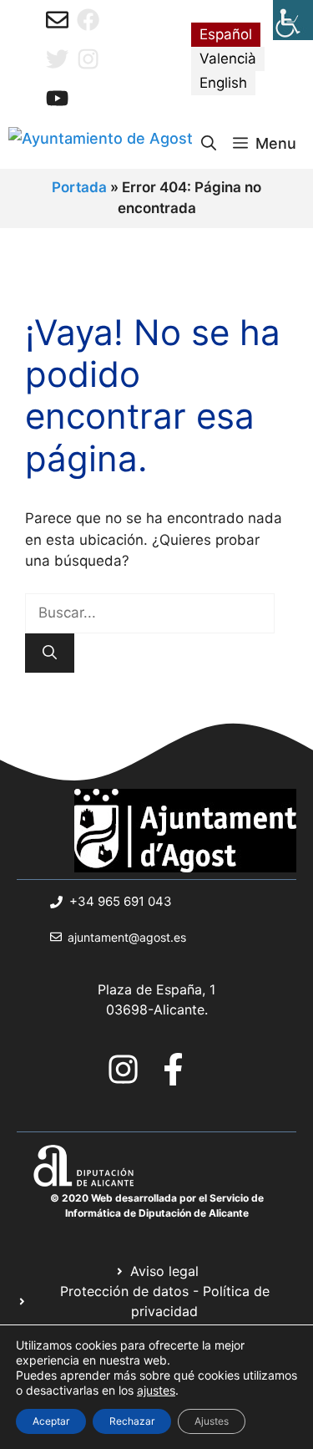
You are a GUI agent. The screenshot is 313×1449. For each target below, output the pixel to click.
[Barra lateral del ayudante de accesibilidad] (293, 20)
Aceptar (51, 1421)
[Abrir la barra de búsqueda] (209, 144)
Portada (79, 187)
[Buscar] (49, 653)
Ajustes (211, 1421)
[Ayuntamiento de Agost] (100, 144)
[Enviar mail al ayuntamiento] (57, 19)
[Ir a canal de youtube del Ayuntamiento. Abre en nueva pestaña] (57, 98)
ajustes (156, 1390)
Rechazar (131, 1421)
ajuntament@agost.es (127, 937)
